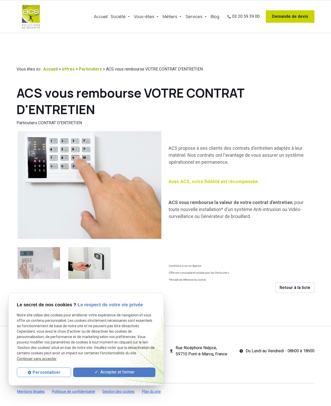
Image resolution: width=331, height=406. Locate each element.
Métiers (170, 16)
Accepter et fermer (116, 372)
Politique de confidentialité (73, 391)
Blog (215, 16)
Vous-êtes (144, 16)
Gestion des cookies (118, 391)
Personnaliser (47, 372)
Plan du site (151, 391)
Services (194, 16)
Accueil (101, 16)
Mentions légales (31, 391)
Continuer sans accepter (37, 359)
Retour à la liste (295, 287)
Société (118, 16)
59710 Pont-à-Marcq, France (201, 350)
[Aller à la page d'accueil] (31, 16)
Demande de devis (290, 16)
